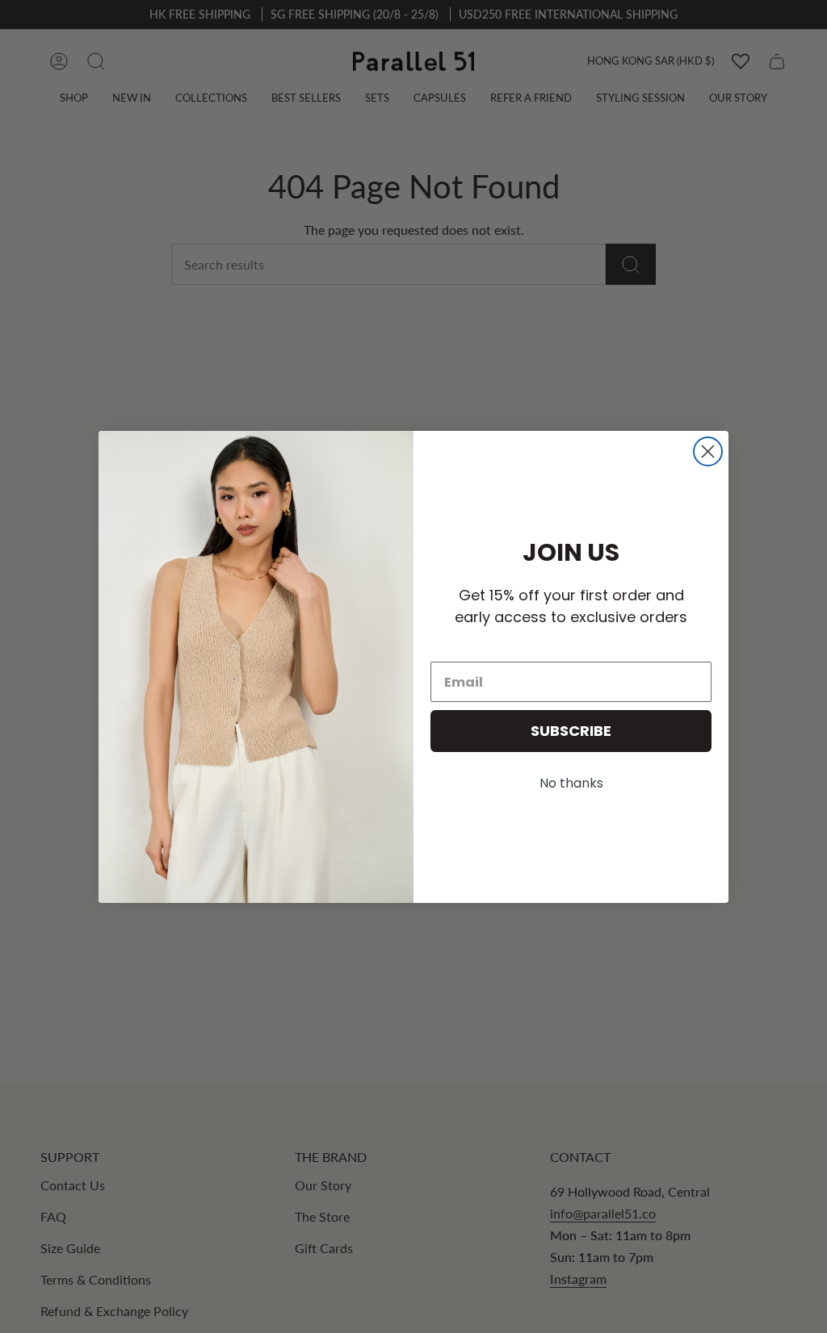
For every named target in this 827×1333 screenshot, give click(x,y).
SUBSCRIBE (571, 731)
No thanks (571, 783)
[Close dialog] (708, 451)
